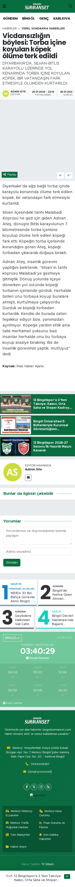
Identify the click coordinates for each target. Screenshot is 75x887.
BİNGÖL (28, 18)
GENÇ (44, 18)
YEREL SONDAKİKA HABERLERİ (43, 28)
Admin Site (33, 469)
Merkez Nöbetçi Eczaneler (19, 813)
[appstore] (37, 796)
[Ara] (70, 6)
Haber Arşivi (18, 846)
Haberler (9, 28)
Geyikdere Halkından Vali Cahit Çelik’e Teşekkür (23, 620)
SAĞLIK (56, 611)
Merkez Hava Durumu (50, 813)
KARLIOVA (61, 18)
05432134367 (40, 764)
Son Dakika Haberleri (48, 836)
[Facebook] (27, 787)
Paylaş (12, 174)
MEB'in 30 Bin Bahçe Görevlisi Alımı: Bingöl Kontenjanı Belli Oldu (23, 597)
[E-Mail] (28, 478)
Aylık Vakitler (14, 703)
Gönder (12, 562)
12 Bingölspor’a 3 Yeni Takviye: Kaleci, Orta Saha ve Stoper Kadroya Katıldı (37, 880)
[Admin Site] (12, 472)
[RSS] (48, 787)
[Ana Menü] (4, 6)
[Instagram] (41, 787)
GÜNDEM (10, 18)
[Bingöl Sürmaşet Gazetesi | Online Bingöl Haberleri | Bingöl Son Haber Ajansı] (37, 6)
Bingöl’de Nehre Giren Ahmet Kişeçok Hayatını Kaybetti (62, 595)
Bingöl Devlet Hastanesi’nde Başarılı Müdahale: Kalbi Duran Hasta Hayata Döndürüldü (62, 620)
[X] (34, 787)
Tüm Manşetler (20, 834)
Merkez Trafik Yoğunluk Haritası (17, 825)
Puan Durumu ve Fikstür (52, 825)
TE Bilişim (47, 864)
